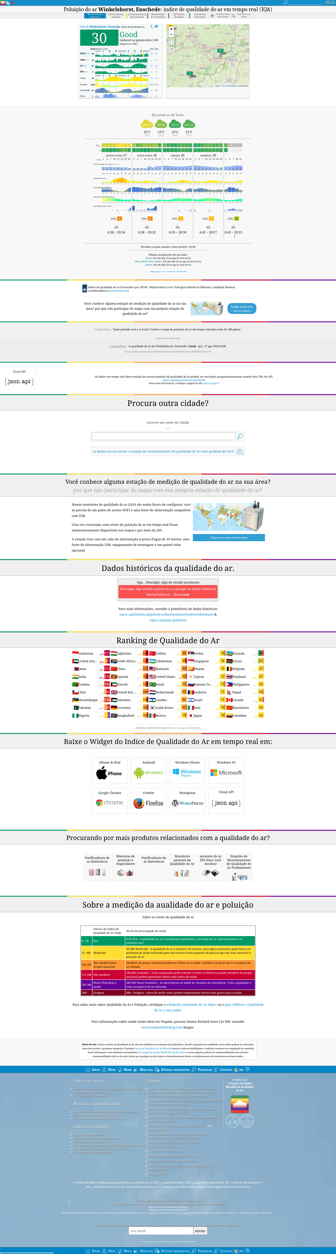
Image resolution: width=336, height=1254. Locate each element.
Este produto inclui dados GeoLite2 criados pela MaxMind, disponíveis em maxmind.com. (184, 1102)
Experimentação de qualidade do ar (96, 1115)
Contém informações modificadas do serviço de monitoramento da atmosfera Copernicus (178, 1135)
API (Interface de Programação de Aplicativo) (102, 1148)
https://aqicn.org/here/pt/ (168, 338)
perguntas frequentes (91, 1126)
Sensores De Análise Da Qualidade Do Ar (99, 1118)
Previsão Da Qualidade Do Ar (92, 1141)
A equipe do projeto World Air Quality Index (163, 1052)
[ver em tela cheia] (156, 26)
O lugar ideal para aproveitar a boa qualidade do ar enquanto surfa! (180, 1167)
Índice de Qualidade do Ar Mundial (153, 1048)
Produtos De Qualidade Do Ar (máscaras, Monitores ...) (108, 1145)
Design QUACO (157, 1174)
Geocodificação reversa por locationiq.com (175, 1156)
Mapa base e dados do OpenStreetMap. (172, 1160)
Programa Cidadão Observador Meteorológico (176, 1125)
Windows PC (226, 762)
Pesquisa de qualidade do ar (97, 1103)
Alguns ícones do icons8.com (166, 1151)
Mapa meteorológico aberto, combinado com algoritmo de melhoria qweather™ (184, 1119)
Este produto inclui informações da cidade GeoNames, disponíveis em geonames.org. (182, 1110)
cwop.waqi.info (158, 1129)
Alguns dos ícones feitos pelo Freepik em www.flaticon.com (174, 1144)
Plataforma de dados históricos (93, 1152)
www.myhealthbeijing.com (162, 1027)
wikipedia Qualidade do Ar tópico (192, 1004)
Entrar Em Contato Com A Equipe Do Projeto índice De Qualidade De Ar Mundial (107, 1090)
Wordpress (187, 793)
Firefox (148, 793)
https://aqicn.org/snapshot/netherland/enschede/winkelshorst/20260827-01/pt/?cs (168, 351)
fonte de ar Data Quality (88, 1134)
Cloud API (226, 792)
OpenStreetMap (229, 85)
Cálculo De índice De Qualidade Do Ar (97, 1138)
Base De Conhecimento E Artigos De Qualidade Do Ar (107, 1111)
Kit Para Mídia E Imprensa (90, 1095)
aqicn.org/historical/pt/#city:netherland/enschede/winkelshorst (166, 614)
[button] (220, 52)
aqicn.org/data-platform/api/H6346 (184, 380)
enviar (200, 1231)
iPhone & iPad (109, 762)
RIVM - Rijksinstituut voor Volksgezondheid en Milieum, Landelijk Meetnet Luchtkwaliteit (167, 1204)
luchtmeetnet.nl (118, 290)
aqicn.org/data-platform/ (168, 620)
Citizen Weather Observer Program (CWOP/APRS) (167, 1200)
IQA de (100, 26)
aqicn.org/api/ (210, 383)
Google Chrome (109, 793)
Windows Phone (187, 762)
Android (148, 762)
